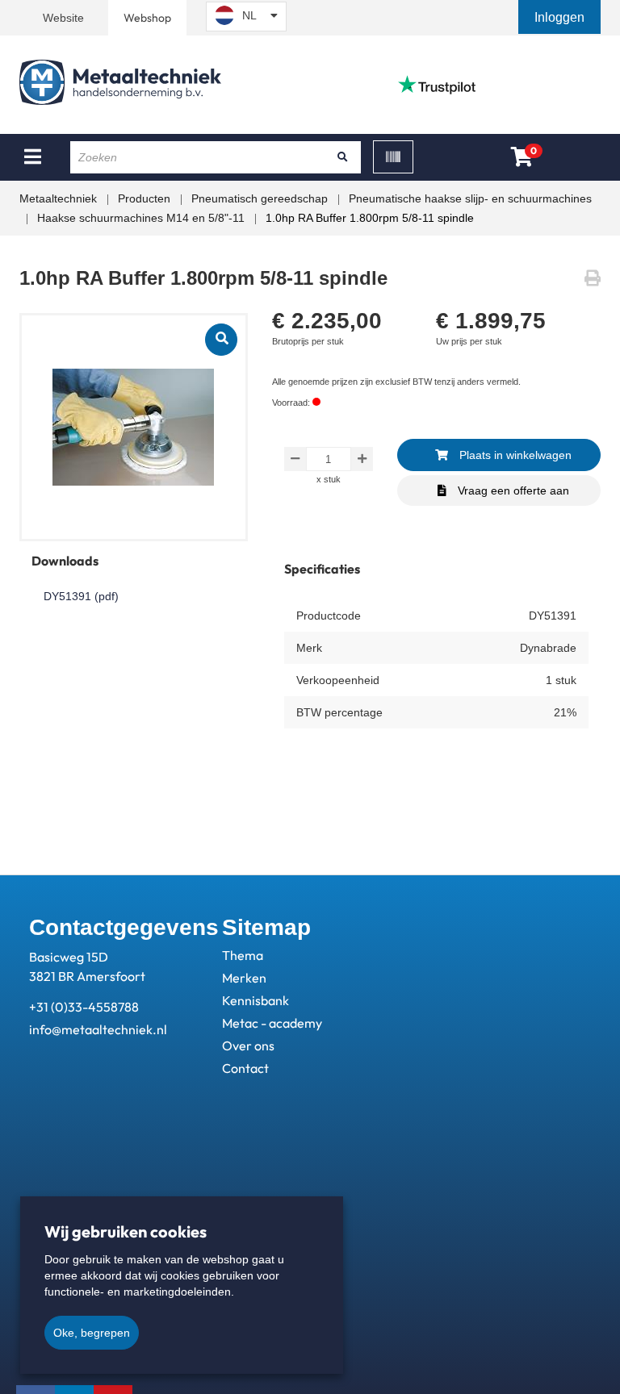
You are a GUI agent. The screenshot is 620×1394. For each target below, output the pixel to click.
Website (63, 17)
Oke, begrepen (91, 1332)
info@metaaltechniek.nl (98, 1029)
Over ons (248, 1045)
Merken (244, 978)
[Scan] (393, 156)
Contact (245, 1068)
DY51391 (81, 596)
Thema (242, 955)
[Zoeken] (343, 157)
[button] (561, 17)
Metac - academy (272, 1023)
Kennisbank (255, 1000)
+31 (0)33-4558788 (84, 1007)
